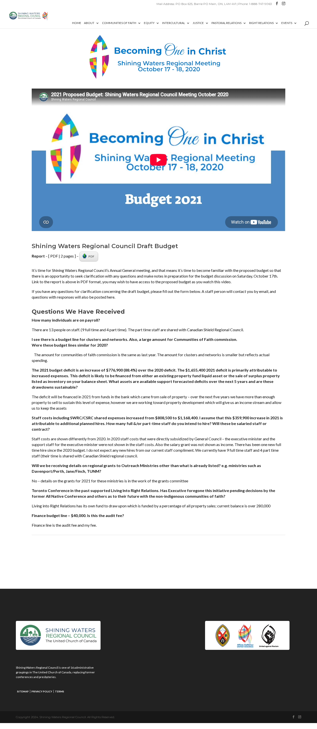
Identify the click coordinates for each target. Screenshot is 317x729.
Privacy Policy (41, 691)
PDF (91, 256)
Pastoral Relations (226, 23)
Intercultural (173, 23)
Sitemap (23, 691)
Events (286, 23)
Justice (198, 23)
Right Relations (261, 23)
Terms (59, 691)
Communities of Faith (119, 23)
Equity (149, 23)
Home (76, 23)
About (89, 23)
